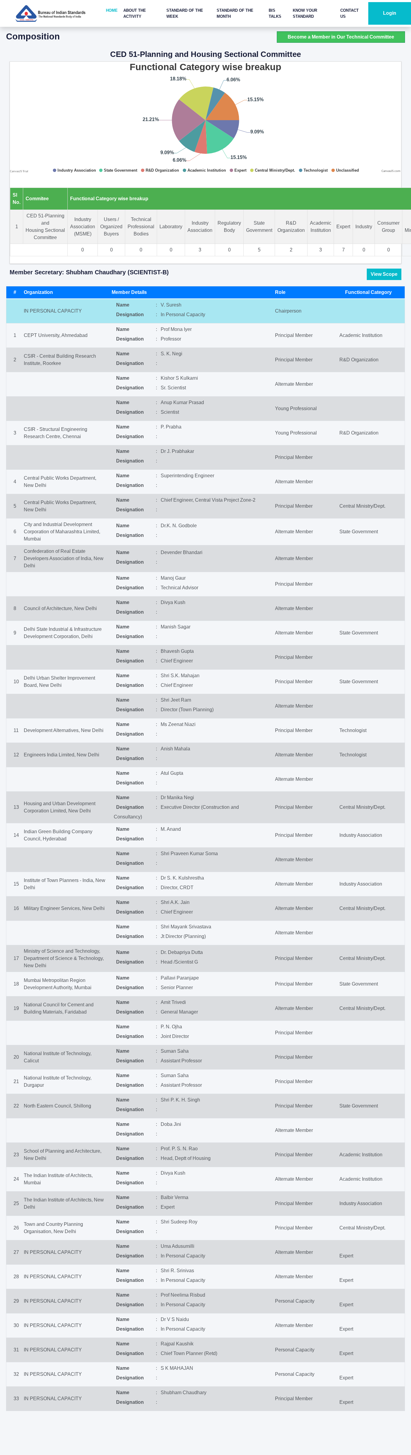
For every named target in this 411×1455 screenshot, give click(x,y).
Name (122, 304)
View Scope (384, 274)
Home (112, 10)
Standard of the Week (184, 13)
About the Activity (134, 13)
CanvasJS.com (391, 171)
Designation (130, 314)
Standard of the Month (235, 13)
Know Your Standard (305, 13)
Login (389, 13)
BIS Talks (275, 13)
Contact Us (349, 13)
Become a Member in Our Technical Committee (341, 36)
